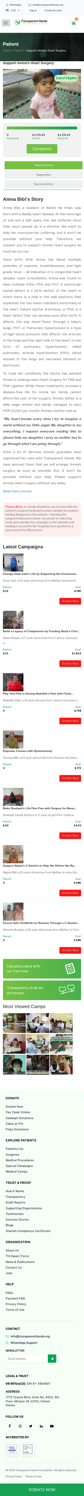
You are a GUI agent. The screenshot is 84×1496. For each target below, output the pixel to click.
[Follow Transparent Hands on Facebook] (9, 1426)
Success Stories (17, 1219)
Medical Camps (16, 1171)
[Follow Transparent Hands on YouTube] (52, 1426)
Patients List (14, 1149)
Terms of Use (15, 1310)
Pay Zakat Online (18, 1112)
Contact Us (14, 1267)
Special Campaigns (19, 1166)
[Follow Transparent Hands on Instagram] (20, 1426)
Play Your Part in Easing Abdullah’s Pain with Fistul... (38, 693)
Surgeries (12, 1154)
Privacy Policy (16, 1304)
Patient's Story (43, 165)
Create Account (53, 10)
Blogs (9, 1225)
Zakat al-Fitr (14, 1123)
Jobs (9, 1273)
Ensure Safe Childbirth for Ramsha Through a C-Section (40, 923)
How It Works (15, 1191)
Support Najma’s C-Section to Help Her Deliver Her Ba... (39, 865)
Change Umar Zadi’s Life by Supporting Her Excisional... (40, 573)
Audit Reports (15, 1202)
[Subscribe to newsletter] (52, 1358)
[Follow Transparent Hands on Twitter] (31, 1426)
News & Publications (20, 1262)
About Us (12, 1250)
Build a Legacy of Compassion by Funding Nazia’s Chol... (41, 631)
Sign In (33, 10)
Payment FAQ (15, 1298)
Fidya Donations (17, 1129)
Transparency (15, 1197)
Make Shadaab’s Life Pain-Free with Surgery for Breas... (40, 808)
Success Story (43, 184)
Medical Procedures (20, 1160)
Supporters (43, 174)
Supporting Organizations (24, 1208)
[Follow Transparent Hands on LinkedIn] (41, 1426)
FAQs (9, 1293)
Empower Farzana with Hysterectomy (27, 750)
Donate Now (70, 601)
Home (7, 50)
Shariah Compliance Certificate (28, 1231)
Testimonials (15, 1214)
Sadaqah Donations (19, 1118)
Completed (42, 149)
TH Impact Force (17, 1256)
